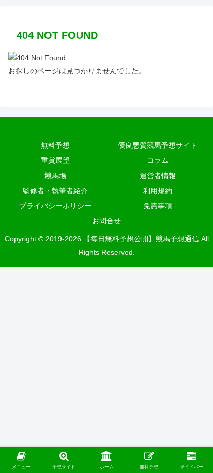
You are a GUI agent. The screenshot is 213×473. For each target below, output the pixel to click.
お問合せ (106, 221)
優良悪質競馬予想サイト (157, 145)
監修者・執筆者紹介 (55, 191)
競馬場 (55, 176)
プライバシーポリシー (55, 206)
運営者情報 (158, 176)
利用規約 (157, 191)
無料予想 (55, 145)
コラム (158, 160)
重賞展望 (55, 160)
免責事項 (157, 206)
